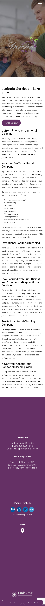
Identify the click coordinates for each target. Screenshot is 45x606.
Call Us (12, 602)
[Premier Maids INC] (23, 44)
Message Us (33, 602)
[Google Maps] (22, 532)
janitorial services (34, 100)
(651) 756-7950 (26, 445)
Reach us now (11, 123)
